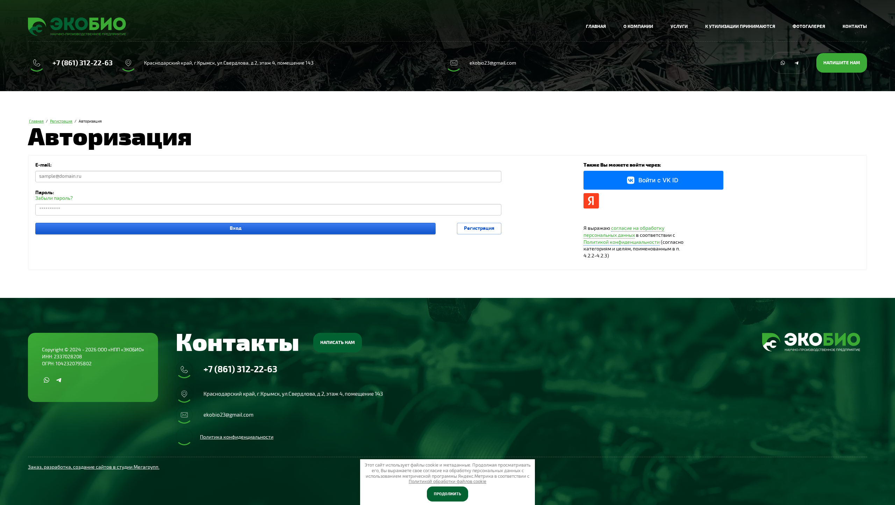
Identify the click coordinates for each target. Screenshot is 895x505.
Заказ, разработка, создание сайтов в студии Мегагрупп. (93, 467)
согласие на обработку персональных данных (623, 231)
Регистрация (479, 228)
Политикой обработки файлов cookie (447, 481)
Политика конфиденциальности (236, 437)
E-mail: (43, 165)
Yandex (591, 200)
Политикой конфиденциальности (621, 242)
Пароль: (44, 193)
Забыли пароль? (54, 198)
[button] (841, 63)
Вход (236, 228)
